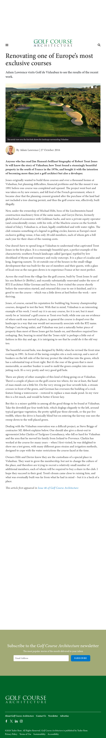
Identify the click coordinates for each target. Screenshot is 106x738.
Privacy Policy (11, 734)
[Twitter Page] (11, 721)
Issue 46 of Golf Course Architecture (58, 488)
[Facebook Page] (6, 721)
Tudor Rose (82, 730)
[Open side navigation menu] (7, 45)
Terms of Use (25, 734)
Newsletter (53, 715)
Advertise (64, 715)
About (19, 715)
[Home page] (53, 44)
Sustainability (39, 734)
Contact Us (41, 715)
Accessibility (53, 734)
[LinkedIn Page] (16, 721)
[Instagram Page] (21, 721)
